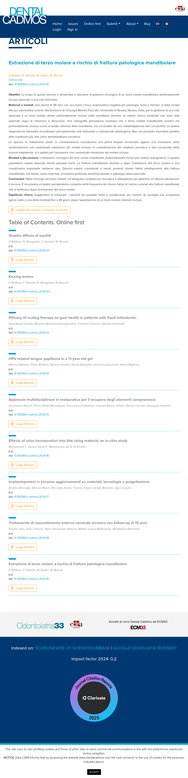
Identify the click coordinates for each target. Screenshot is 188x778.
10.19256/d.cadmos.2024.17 (31, 497)
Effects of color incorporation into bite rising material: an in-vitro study (68, 440)
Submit (112, 24)
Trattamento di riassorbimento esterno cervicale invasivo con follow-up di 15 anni (78, 523)
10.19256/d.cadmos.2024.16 (31, 455)
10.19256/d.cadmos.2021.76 (31, 84)
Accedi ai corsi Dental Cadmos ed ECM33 (138, 621)
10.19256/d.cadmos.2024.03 (32, 291)
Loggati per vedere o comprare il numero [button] (41, 210)
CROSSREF (166, 648)
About (131, 24)
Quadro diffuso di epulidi (30, 235)
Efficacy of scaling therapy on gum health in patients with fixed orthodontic (72, 317)
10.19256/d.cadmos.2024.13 (31, 332)
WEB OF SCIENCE (72, 648)
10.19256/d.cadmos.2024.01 (31, 250)
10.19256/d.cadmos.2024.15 (31, 414)
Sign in (72, 29)
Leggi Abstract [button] (24, 260)
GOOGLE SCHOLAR (132, 648)
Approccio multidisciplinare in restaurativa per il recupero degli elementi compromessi (82, 399)
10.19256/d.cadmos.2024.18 (31, 538)
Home (57, 24)
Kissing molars (21, 276)
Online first (92, 24)
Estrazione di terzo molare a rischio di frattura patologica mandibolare (68, 564)
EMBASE (101, 648)
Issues (73, 24)
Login (57, 29)
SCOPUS (43, 648)
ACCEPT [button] (94, 771)
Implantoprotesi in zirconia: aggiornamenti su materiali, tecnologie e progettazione (79, 481)
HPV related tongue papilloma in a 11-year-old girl (51, 358)
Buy (147, 24)
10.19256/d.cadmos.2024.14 (31, 373)
